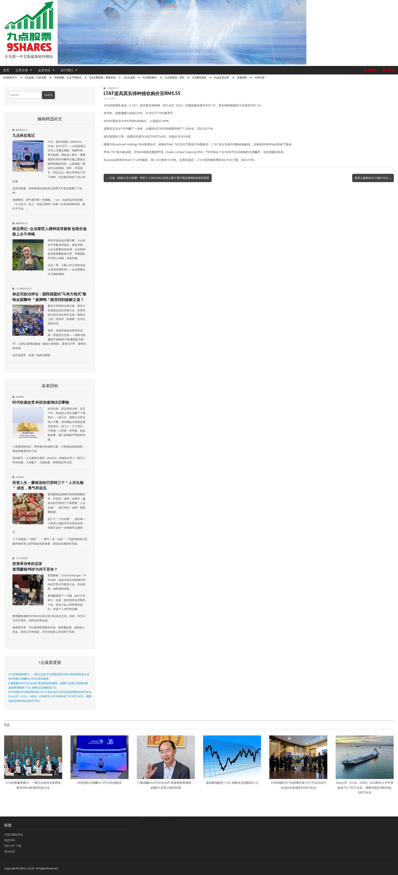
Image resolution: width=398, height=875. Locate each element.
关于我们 (67, 70)
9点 (17, 288)
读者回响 (242, 77)
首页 (6, 70)
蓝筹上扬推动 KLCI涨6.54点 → (373, 178)
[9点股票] (29, 26)
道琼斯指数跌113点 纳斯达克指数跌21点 (32, 687)
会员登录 (370, 70)
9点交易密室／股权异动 (102, 77)
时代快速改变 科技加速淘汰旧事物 (40, 402)
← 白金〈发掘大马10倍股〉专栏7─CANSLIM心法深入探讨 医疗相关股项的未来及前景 (157, 178)
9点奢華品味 (199, 77)
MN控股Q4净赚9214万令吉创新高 (28, 678)
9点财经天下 (10, 77)
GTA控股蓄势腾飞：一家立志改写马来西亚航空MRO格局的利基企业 (48, 674)
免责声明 (9, 840)
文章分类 (22, 70)
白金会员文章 (221, 77)
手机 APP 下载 (12, 846)
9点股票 (29, 868)
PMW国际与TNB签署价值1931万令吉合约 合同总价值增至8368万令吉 (49, 692)
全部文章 (260, 77)
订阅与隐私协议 (13, 834)
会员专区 (44, 70)
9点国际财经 (150, 77)
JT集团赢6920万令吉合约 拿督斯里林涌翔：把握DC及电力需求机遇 (48, 683)
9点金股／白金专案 (35, 77)
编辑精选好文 (21, 130)
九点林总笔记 (23, 135)
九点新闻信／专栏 (174, 77)
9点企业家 (129, 77)
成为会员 (388, 70)
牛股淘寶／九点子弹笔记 (67, 77)
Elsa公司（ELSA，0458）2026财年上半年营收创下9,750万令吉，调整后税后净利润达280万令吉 (364, 787)
